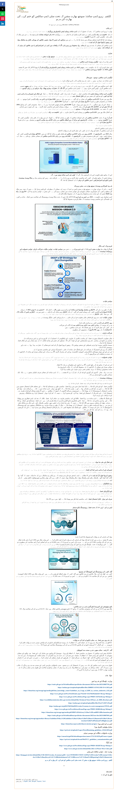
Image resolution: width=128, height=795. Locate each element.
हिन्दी (30, 781)
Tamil (43, 781)
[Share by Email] (2, 18)
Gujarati (39, 781)
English (26, 781)
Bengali (34, 781)
